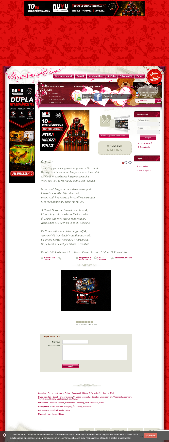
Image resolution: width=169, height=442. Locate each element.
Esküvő (51, 410)
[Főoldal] (22, 73)
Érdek (101, 403)
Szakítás (95, 397)
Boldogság (68, 406)
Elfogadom (150, 435)
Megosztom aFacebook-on (85, 259)
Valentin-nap (52, 414)
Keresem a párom (57, 403)
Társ (53, 406)
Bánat (55, 397)
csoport (108, 97)
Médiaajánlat (135, 430)
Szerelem (55, 93)
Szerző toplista (145, 171)
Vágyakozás (56, 96)
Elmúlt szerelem (106, 397)
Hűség (85, 393)
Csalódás (77, 397)
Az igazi (68, 393)
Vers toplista (143, 166)
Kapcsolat (86, 430)
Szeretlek (60, 393)
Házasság (59, 410)
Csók (91, 393)
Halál (69, 399)
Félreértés (87, 406)
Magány (75, 399)
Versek (152, 430)
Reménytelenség (58, 99)
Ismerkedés (70, 403)
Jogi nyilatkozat (103, 430)
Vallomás (97, 393)
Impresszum (119, 430)
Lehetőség (80, 403)
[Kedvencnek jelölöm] (130, 163)
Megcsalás (86, 397)
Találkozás (94, 403)
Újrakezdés (61, 399)
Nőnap (61, 414)
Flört (87, 403)
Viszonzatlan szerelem (122, 397)
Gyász (67, 410)
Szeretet (59, 406)
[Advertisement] (84, 41)
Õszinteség (56, 102)
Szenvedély (76, 393)
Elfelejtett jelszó (146, 143)
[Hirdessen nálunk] (154, 76)
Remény (52, 399)
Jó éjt (112, 393)
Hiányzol (105, 393)
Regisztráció (145, 147)
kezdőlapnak (88, 97)
